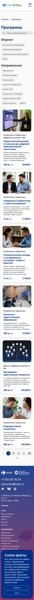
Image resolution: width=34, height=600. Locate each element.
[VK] (9, 489)
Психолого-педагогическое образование (11, 317)
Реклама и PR (7, 89)
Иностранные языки (10, 75)
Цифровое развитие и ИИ (11, 98)
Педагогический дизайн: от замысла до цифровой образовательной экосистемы (16, 145)
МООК (5, 59)
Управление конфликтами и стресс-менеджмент (17, 202)
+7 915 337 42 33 (11, 479)
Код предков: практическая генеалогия (16, 373)
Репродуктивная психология (12, 427)
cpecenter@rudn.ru (12, 484)
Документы (5, 522)
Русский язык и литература (12, 94)
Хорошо (17, 593)
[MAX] (15, 489)
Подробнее (17, 587)
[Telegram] (2, 489)
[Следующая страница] (17, 458)
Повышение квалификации (12, 50)
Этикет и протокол (9, 103)
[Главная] (17, 473)
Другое (22, 103)
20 (29, 453)
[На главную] (12, 5)
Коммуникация (8, 80)
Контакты (4, 525)
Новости (4, 519)
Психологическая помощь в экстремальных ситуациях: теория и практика (16, 259)
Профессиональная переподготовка (15, 54)
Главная (4, 505)
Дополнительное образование (13, 45)
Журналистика (8, 71)
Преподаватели (6, 516)
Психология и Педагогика (12, 84)
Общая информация (7, 514)
